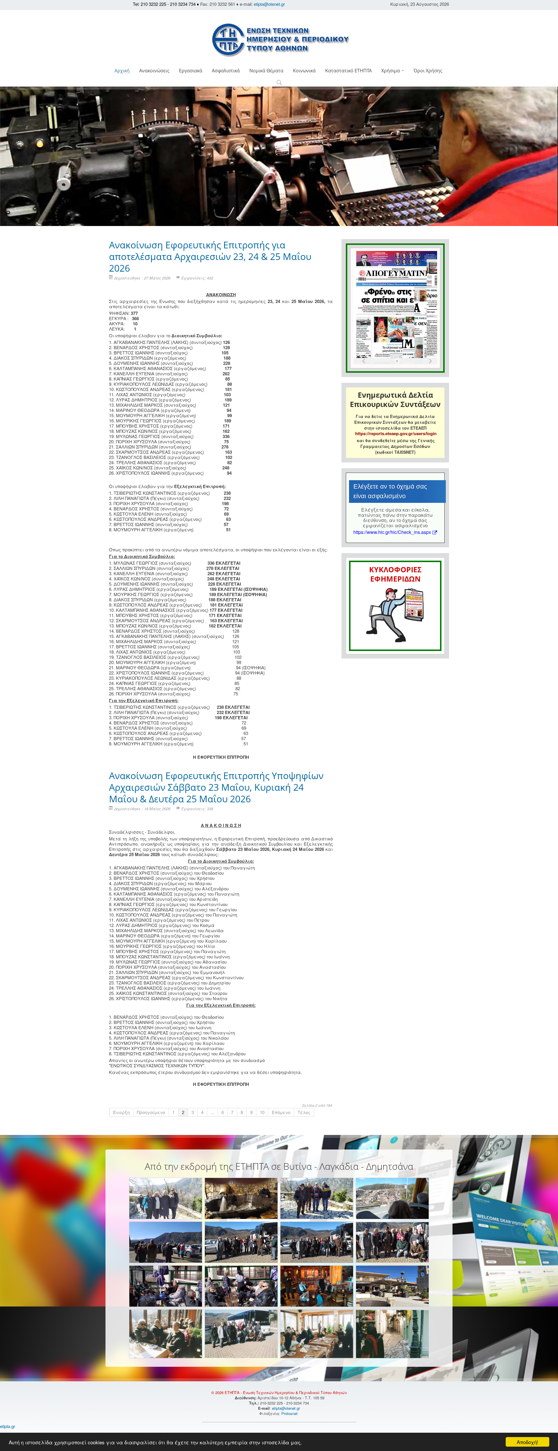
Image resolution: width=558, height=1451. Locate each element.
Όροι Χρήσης (428, 70)
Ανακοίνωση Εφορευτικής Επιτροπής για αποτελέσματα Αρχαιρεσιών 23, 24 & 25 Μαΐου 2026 (210, 256)
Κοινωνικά (304, 70)
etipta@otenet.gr (269, 4)
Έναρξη (121, 1112)
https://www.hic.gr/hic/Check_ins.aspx (392, 532)
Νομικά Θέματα (266, 70)
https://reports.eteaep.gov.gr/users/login (396, 433)
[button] (279, 83)
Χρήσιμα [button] (391, 70)
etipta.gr (7, 1426)
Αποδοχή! (527, 1441)
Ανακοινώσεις (154, 70)
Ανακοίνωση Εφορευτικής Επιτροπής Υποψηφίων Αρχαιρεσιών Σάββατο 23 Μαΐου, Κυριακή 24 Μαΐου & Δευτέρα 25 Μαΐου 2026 (216, 787)
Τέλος (304, 1112)
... (212, 1112)
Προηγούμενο (151, 1112)
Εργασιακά (190, 70)
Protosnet (290, 1413)
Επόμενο (281, 1112)
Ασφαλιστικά (226, 70)
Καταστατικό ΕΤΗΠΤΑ (348, 70)
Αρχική (122, 70)
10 (262, 1112)
